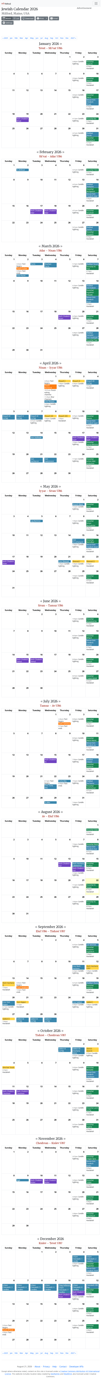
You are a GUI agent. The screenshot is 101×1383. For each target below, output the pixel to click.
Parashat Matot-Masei (91, 739)
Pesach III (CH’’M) (90, 382)
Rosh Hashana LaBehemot (78, 864)
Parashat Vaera (90, 96)
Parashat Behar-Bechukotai (90, 523)
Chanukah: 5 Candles (35, 1287)
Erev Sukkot (77, 1002)
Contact (63, 1366)
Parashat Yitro (92, 170)
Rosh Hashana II (8, 984)
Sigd (18, 1180)
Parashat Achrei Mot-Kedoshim (91, 461)
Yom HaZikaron (35, 460)
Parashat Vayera (90, 1125)
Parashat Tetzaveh (90, 233)
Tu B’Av (47, 802)
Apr (26, 38)
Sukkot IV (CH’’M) (34, 1020)
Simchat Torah (8, 1067)
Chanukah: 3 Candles (7, 1287)
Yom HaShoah (36, 437)
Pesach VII (49, 416)
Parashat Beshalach (90, 139)
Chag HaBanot (64, 1285)
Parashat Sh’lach (90, 636)
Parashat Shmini (90, 417)
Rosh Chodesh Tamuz (22, 660)
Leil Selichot (91, 944)
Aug (46, 38)
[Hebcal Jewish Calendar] (6, 3)
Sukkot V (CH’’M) (48, 1020)
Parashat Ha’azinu (90, 986)
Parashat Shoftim (90, 864)
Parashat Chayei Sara (91, 1157)
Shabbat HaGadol (89, 334)
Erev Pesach (49, 401)
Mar (21, 38)
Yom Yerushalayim (78, 541)
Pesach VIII (63, 416)
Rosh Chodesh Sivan (8, 562)
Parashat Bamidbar (90, 541)
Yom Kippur (21, 1002)
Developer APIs (76, 1366)
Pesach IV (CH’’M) (6, 417)
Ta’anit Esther (22, 268)
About (37, 1366)
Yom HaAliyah (92, 337)
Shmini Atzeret (89, 1049)
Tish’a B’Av (63, 781)
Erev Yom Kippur (6, 1003)
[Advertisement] (84, 22)
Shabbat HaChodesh (91, 286)
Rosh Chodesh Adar (36, 211)
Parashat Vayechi (90, 62)
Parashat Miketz (90, 1291)
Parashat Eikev (92, 830)
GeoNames (55, 1374)
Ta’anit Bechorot (48, 386)
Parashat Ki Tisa (91, 267)
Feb (16, 38)
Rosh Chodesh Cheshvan (8, 1092)
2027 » (73, 38)
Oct (56, 38)
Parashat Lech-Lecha (92, 1109)
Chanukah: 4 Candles (21, 1287)
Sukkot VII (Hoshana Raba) (76, 1050)
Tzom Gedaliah (22, 987)
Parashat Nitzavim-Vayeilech (90, 949)
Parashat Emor (90, 505)
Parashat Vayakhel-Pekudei (90, 292)
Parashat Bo (91, 118)
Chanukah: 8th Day (92, 1286)
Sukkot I (90, 1002)
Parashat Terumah (90, 211)
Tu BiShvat (21, 170)
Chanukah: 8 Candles (77, 1287)
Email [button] (55, 18)
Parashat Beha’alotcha (91, 620)
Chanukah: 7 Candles (63, 1290)
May (32, 38)
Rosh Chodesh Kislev (36, 1181)
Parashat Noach (90, 1092)
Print (41, 18)
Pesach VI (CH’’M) (34, 417)
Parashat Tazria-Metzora (92, 443)
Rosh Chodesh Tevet (64, 1295)
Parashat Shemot (90, 79)
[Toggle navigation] (96, 3)
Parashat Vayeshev (90, 1264)
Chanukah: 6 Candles (49, 1287)
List (17, 18)
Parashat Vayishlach (90, 1214)
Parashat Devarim (90, 765)
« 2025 (5, 38)
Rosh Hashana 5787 (92, 967)
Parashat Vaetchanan (91, 787)
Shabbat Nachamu (90, 782)
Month (8, 18)
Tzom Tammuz (64, 723)
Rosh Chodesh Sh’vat (22, 119)
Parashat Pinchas (90, 720)
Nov (61, 38)
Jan (11, 38)
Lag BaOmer (36, 521)
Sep (51, 38)
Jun (37, 38)
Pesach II (76, 381)
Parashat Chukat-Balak (91, 677)
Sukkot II (6, 1019)
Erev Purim (21, 275)
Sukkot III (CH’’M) (20, 1020)
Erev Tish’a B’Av (49, 786)
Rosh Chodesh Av (50, 760)
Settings (8, 23)
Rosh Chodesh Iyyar (78, 438)
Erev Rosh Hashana (76, 967)
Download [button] (29, 18)
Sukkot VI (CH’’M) (62, 1049)
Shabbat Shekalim (90, 185)
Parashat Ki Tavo (91, 902)
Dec (67, 38)
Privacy (46, 1366)
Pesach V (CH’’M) (20, 417)
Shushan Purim (48, 265)
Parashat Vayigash (90, 1309)
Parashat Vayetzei (90, 1198)
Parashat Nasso (90, 577)
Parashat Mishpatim (90, 190)
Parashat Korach (90, 660)
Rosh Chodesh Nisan (64, 317)
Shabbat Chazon (89, 760)
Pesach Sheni (78, 504)
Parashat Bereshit (90, 1068)
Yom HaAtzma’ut (49, 460)
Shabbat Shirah (89, 134)
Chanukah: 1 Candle (77, 1259)
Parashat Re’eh (92, 844)
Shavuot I (76, 561)
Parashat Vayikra (90, 317)
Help (54, 1366)
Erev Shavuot (64, 561)
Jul (42, 38)
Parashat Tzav (92, 340)
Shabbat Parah (92, 264)
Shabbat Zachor (89, 228)
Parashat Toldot (90, 1181)
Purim (33, 264)
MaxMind (68, 1374)
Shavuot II (91, 561)
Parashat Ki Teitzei (91, 886)
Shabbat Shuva (92, 983)
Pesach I (62, 381)
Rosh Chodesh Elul (64, 864)
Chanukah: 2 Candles (91, 1259)
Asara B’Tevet (8, 1330)
